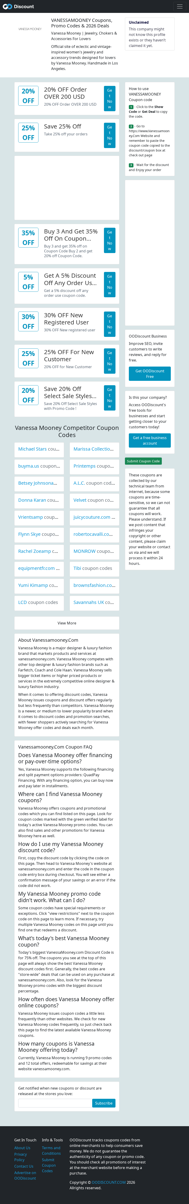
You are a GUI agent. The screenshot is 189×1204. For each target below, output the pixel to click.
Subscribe (103, 1103)
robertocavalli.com (109, 534)
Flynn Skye (45, 534)
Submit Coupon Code (143, 461)
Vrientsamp (46, 517)
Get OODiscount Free (150, 373)
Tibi (93, 568)
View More (67, 623)
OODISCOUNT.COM (109, 1182)
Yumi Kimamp (48, 585)
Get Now (109, 98)
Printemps (100, 466)
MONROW (100, 551)
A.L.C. (95, 483)
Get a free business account (150, 440)
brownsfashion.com (110, 585)
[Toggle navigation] (179, 6)
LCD (38, 602)
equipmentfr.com (52, 568)
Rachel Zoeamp (50, 551)
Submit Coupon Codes (49, 1165)
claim (161, 541)
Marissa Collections (110, 449)
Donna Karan (47, 500)
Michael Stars (48, 449)
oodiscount (18, 6)
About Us (22, 1147)
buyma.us (44, 466)
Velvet (96, 500)
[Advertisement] (67, 188)
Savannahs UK (104, 602)
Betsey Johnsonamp (55, 483)
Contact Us (23, 1166)
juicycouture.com (108, 517)
